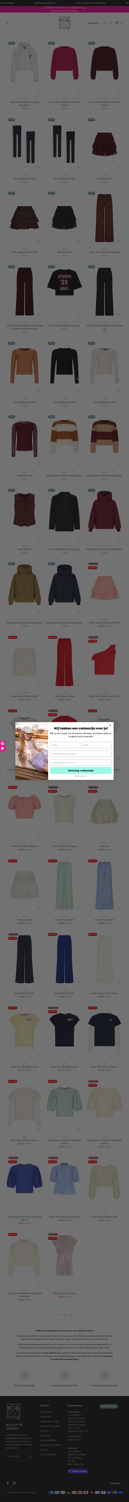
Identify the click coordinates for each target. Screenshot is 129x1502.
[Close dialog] (110, 725)
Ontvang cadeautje (81, 770)
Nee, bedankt (81, 776)
